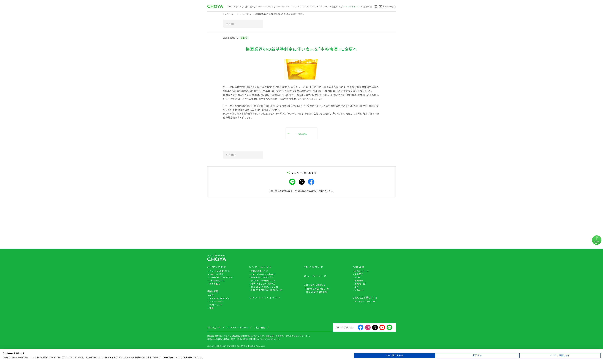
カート (376, 6)
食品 (211, 307)
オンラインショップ (363, 301)
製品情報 (249, 6)
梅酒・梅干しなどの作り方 (263, 283)
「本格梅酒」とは (217, 280)
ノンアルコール (216, 301)
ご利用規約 (259, 327)
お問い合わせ (380, 6)
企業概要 (359, 280)
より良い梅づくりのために (221, 277)
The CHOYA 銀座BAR (329, 6)
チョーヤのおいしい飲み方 (263, 274)
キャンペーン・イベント (288, 6)
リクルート (359, 290)
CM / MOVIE (313, 267)
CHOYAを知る (234, 6)
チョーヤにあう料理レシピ (263, 280)
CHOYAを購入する (365, 297)
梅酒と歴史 (214, 283)
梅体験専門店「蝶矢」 (316, 288)
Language (389, 6)
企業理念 (359, 274)
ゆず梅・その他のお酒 (219, 298)
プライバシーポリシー (238, 327)
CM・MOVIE (309, 6)
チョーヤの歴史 (216, 274)
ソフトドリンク (216, 304)
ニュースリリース (352, 6)
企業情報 (367, 6)
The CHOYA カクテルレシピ (264, 286)
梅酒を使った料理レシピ (262, 277)
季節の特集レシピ (259, 271)
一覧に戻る (301, 133)
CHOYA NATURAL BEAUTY (264, 290)
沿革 (357, 286)
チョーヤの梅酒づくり (219, 271)
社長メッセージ (362, 271)
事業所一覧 (360, 283)
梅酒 (211, 295)
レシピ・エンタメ (265, 6)
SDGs (357, 277)
